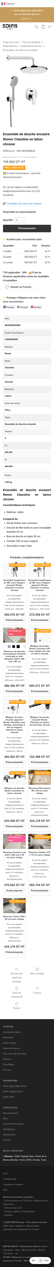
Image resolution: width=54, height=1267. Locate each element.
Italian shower (9, 1043)
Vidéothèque (9, 1129)
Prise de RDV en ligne (13, 1124)
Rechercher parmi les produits (16, 977)
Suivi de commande (17, 995)
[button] (10, 26)
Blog (5, 1118)
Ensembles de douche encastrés (20, 50)
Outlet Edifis (8, 1097)
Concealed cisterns (12, 1032)
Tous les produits (31, 42)
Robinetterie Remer (31, 46)
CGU (5, 1173)
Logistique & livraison (13, 1184)
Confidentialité (9, 1179)
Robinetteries (10, 46)
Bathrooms (8, 1037)
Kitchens (7, 1059)
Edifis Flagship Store (12, 1091)
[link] (27, 19)
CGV (5, 1190)
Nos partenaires (10, 1113)
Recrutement (9, 1134)
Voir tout (7, 1070)
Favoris (37, 993)
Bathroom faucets (11, 1048)
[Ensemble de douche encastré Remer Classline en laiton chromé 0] (27, 91)
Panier (16, 1008)
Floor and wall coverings (14, 1053)
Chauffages (8, 1064)
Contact (6, 1140)
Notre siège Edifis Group (14, 1086)
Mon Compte (37, 973)
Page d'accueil (11, 42)
